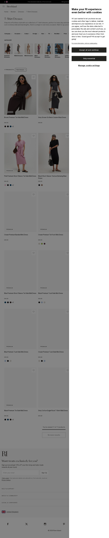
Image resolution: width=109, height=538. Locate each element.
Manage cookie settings (89, 65)
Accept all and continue (89, 50)
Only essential (89, 58)
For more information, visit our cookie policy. (84, 43)
